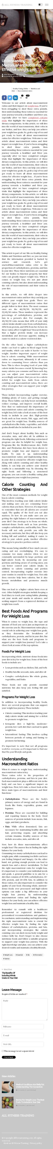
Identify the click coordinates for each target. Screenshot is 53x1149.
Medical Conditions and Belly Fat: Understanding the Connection (30, 1085)
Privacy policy (36, 1143)
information (38, 955)
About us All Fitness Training (15, 1143)
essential (20, 955)
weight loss (33, 106)
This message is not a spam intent (19, 1051)
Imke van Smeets (9, 74)
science (7, 959)
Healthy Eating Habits (20, 89)
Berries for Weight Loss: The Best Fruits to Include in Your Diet (30, 1101)
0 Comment (29, 76)
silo (28, 955)
